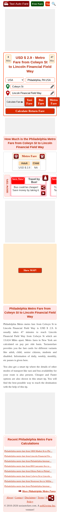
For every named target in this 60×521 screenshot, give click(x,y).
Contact (19, 497)
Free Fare (37, 4)
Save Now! (18, 179)
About (9, 497)
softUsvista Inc (47, 505)
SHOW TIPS (7, 186)
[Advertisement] (30, 30)
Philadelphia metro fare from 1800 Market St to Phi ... (28, 451)
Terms (41, 497)
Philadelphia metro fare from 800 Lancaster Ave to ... (27, 466)
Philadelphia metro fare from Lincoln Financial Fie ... (28, 456)
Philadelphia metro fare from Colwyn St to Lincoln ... (28, 476)
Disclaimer (30, 497)
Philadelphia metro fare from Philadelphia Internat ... (28, 461)
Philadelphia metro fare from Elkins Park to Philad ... (28, 471)
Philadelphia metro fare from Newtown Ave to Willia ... (28, 481)
